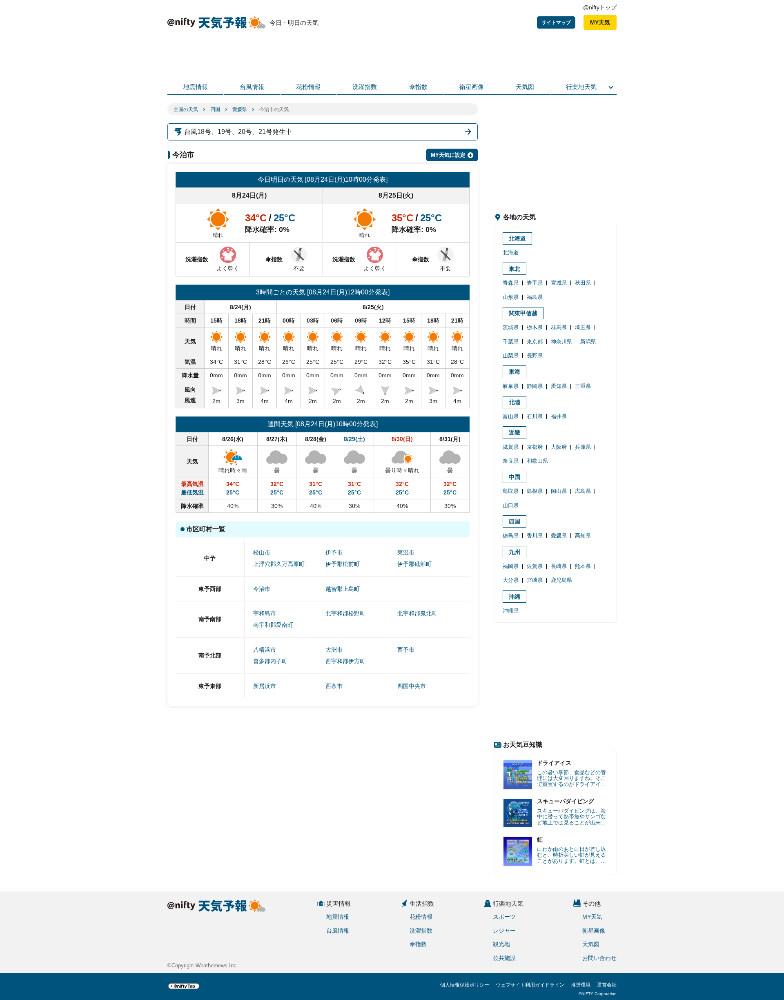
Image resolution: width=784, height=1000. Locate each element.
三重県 (583, 386)
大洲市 (334, 649)
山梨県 (511, 355)
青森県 (511, 283)
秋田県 (583, 283)
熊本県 (583, 566)
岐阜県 (511, 386)
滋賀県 (511, 447)
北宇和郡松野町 (345, 613)
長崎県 (559, 566)
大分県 (511, 580)
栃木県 (535, 327)
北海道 (517, 238)
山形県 (511, 297)
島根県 (535, 491)
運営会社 (607, 985)
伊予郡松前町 (342, 564)
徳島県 (511, 535)
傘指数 (418, 86)
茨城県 (511, 327)
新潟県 (588, 342)
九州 (514, 552)
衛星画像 (471, 86)
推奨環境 (580, 985)
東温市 (405, 552)
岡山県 (559, 491)
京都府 (535, 447)
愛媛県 (239, 109)
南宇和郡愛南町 (273, 624)
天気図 (525, 86)
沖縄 (514, 596)
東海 (514, 371)
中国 (514, 477)
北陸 (514, 402)
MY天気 (600, 22)
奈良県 (511, 461)
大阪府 (559, 447)
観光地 (501, 944)
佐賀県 (535, 566)
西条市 (334, 686)
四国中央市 (411, 686)
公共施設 (504, 958)
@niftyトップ (600, 7)
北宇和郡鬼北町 (417, 613)
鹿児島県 (561, 580)
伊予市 (334, 552)
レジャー (504, 930)
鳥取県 (511, 491)
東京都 (535, 342)
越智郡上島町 (342, 589)
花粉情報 (308, 86)
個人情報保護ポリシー (464, 985)
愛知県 (559, 386)
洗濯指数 (364, 86)
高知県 (583, 535)
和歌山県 (537, 461)
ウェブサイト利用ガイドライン (530, 985)
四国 (215, 109)
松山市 (261, 552)
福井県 (559, 416)
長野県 (535, 355)
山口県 (511, 505)
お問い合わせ (599, 958)
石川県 (535, 416)
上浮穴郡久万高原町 (279, 564)
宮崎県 (535, 580)
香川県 (535, 535)
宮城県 (559, 283)
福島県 (535, 297)
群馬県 (559, 327)
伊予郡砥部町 (414, 564)
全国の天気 (186, 109)
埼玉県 (583, 327)
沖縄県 (511, 611)
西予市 (405, 649)
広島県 (583, 491)
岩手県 (535, 283)
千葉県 (511, 342)
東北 (514, 268)
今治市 (261, 589)
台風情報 (252, 86)
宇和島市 (264, 613)
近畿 (514, 432)
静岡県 (535, 386)
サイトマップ (556, 22)
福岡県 (511, 566)
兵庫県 (583, 447)
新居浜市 (264, 686)
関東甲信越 (523, 313)
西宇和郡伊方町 (345, 661)
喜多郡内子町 (270, 661)
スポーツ (504, 916)
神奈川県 (561, 342)
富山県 (511, 416)
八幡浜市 (264, 649)
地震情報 (195, 86)
